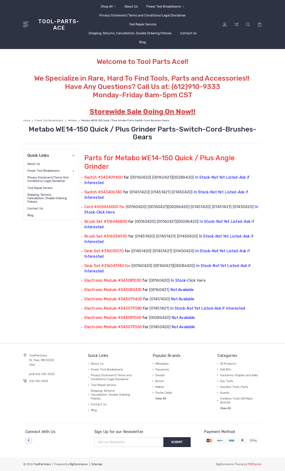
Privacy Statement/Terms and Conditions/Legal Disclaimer (142, 15)
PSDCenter (255, 464)
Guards (224, 392)
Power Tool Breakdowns (163, 6)
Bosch (159, 381)
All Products (228, 363)
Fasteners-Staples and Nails (239, 375)
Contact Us (188, 33)
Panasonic (162, 369)
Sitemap (96, 464)
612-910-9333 (38, 381)
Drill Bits (225, 369)
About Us (131, 6)
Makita (159, 387)
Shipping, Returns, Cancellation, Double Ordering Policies (130, 33)
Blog (142, 42)
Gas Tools (226, 381)
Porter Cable (163, 392)
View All (160, 398)
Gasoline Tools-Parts (234, 387)
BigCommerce (79, 464)
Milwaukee (162, 363)
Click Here (196, 280)
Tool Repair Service (142, 24)
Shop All (107, 6)
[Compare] (236, 26)
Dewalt (160, 375)
